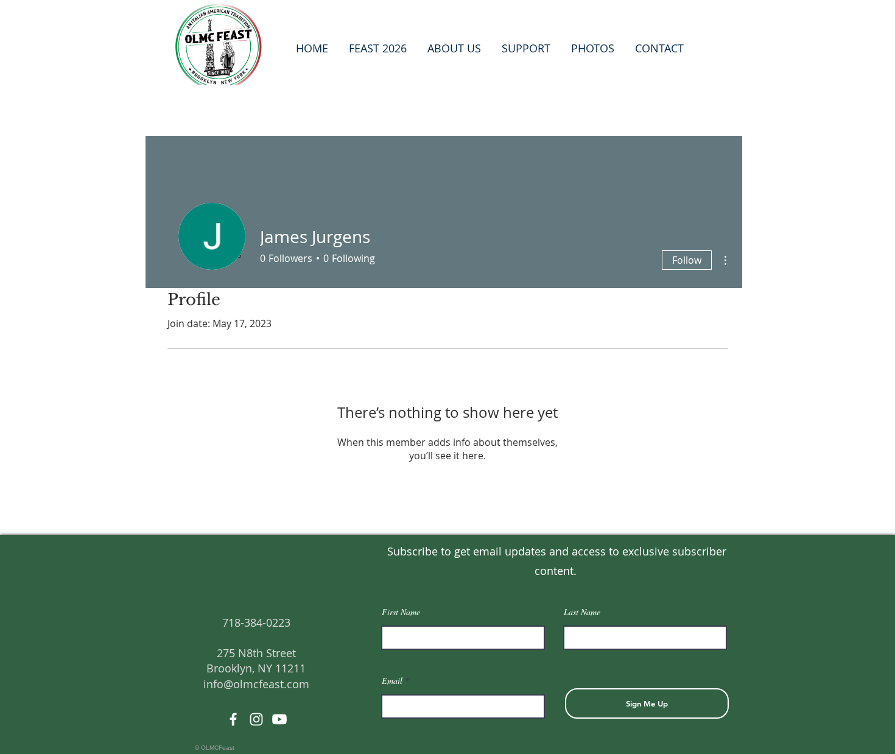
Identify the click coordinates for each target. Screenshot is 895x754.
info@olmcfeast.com (256, 684)
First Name (401, 612)
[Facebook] (233, 719)
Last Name (582, 612)
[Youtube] (279, 719)
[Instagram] (256, 719)
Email (392, 681)
